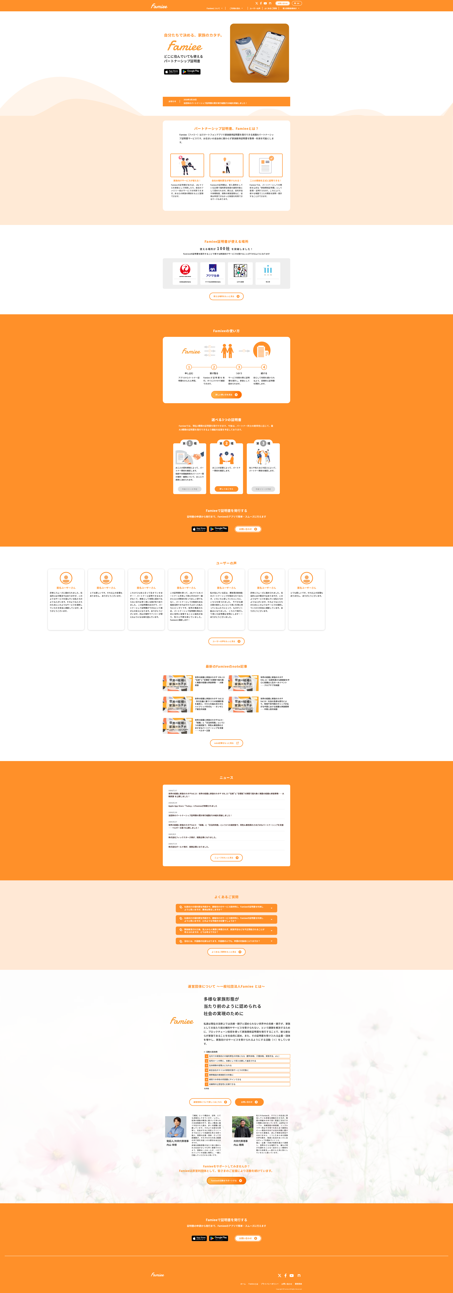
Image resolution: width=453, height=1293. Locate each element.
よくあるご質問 (270, 8)
